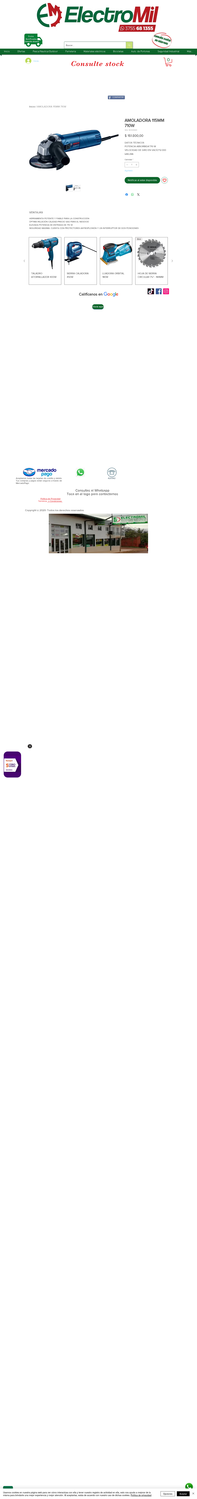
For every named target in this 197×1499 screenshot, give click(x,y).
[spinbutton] (132, 164)
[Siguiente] (172, 261)
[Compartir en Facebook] (127, 194)
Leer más (129, 153)
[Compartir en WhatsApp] (132, 194)
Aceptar (183, 1493)
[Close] (30, 746)
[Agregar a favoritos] (164, 180)
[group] (98, 261)
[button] (168, 62)
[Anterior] (24, 261)
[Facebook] (159, 291)
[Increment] (136, 164)
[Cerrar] (193, 1494)
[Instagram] (166, 291)
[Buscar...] (129, 45)
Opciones (167, 1493)
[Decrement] (127, 164)
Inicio (32, 106)
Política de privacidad (141, 1495)
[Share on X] (138, 194)
